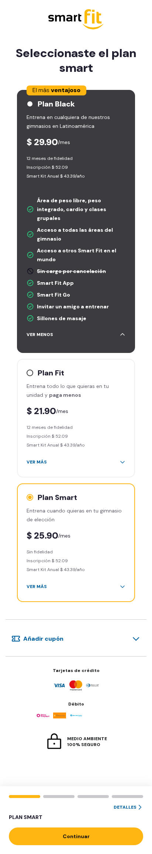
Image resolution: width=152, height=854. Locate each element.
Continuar (76, 836)
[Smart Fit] (76, 20)
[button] (76, 813)
